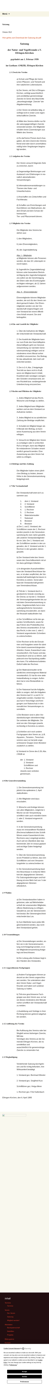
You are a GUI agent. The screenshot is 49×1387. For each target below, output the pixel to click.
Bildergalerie (9, 1339)
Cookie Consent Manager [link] (12, 1348)
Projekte (10, 1335)
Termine (8, 1303)
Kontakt (7, 1343)
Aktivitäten (8, 1325)
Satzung (10, 1317)
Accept (24, 1371)
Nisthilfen (10, 1331)
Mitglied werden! (13, 1320)
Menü (4, 14)
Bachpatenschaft (13, 1328)
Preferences (24, 1382)
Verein (7, 1310)
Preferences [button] (13, 1365)
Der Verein (11, 1313)
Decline (24, 1377)
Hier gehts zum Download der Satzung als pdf (21, 38)
